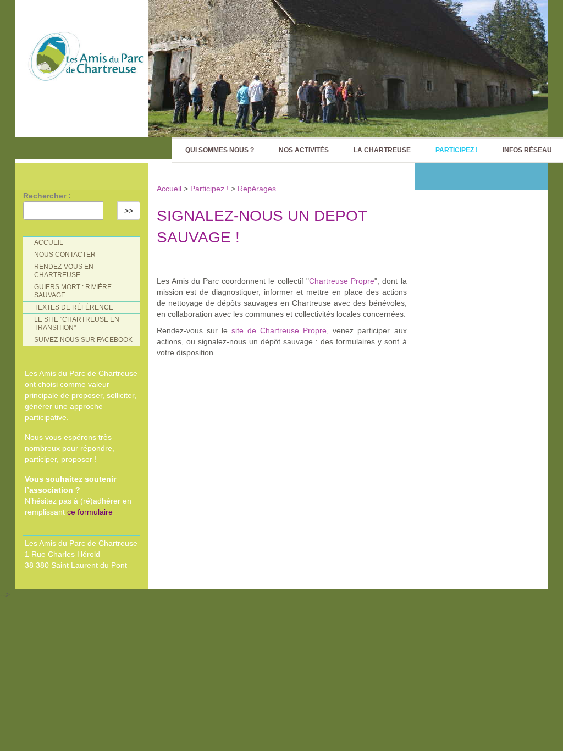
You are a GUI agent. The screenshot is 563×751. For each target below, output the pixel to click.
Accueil (170, 188)
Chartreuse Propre (341, 281)
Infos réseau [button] (527, 150)
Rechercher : (47, 195)
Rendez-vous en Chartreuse (63, 271)
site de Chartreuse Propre (279, 330)
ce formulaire (90, 511)
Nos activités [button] (304, 150)
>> (128, 210)
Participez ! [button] (456, 150)
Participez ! (209, 188)
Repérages (257, 188)
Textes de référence (73, 307)
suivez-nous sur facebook (83, 340)
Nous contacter (65, 254)
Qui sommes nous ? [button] (219, 150)
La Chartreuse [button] (382, 150)
